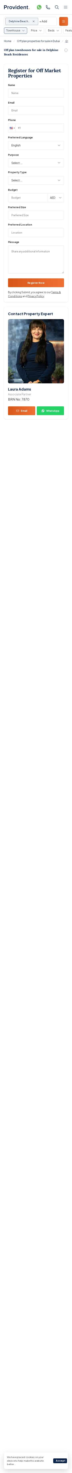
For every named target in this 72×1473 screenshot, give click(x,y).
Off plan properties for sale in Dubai (38, 41)
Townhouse (13, 30)
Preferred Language (20, 137)
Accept (61, 1460)
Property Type (17, 172)
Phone (12, 120)
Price (34, 30)
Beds (51, 30)
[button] (12, 128)
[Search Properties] (56, 7)
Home (7, 41)
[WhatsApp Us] (39, 7)
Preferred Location (20, 224)
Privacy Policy (36, 296)
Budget (13, 189)
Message (13, 242)
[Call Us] (48, 7)
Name (11, 85)
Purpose (13, 154)
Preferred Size (17, 207)
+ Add (43, 21)
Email (11, 102)
